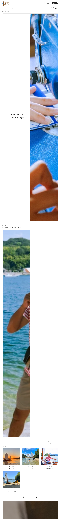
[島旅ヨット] (5, 3)
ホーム (3, 11)
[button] (55, 3)
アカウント (48, 3)
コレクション (7, 11)
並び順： (48, 441)
